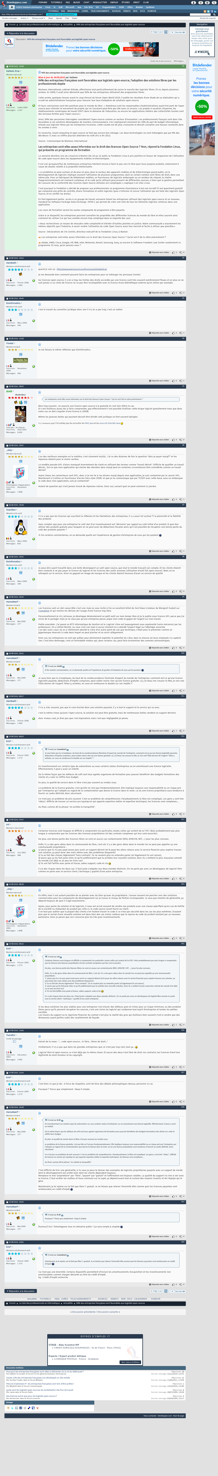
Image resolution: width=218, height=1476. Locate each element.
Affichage (178, 61)
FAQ (67, 2)
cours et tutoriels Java (109, 423)
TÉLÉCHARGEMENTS (100, 11)
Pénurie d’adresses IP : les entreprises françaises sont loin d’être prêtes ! (40, 1384)
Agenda (59, 18)
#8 (183, 557)
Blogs (76, 2)
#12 (182, 736)
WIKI (135, 11)
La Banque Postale (65, 1359)
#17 (182, 1072)
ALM (61, 7)
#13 (182, 819)
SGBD (121, 7)
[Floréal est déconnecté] (20, 361)
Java (79, 7)
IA (54, 7)
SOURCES (116, 11)
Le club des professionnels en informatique (39, 24)
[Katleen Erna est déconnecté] (20, 94)
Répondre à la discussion (20, 33)
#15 (182, 944)
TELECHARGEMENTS (80, 1299)
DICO (142, 11)
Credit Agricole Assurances (72, 1348)
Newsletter (100, 2)
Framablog (43, 611)
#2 (183, 258)
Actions (23, 18)
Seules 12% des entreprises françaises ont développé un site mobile (38, 1378)
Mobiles (139, 7)
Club (146, 2)
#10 (182, 653)
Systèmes (150, 7)
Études (125, 2)
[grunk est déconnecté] (20, 414)
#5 (183, 386)
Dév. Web (88, 7)
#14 (182, 884)
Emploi (114, 2)
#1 (183, 66)
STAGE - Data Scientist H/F (64, 1345)
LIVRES (85, 11)
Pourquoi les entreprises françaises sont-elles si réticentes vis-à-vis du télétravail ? (45, 1372)
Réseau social (37, 18)
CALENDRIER (140, 1299)
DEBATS (115, 1299)
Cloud (47, 7)
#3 (183, 298)
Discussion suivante (108, 1312)
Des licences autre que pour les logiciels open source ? (31, 1396)
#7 (183, 505)
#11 (182, 696)
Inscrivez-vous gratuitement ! (61, 14)
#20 (182, 1242)
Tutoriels (56, 2)
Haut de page (178, 1416)
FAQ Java (89, 423)
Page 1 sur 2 (158, 32)
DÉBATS (127, 11)
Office (130, 7)
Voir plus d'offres (130, 1362)
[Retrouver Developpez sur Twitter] (208, 11)
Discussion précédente (84, 1312)
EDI (97, 7)
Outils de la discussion (160, 61)
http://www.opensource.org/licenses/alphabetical (82, 269)
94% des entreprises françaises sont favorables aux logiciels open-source (61, 39)
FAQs (57, 1299)
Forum (12, 24)
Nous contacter (150, 1416)
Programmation (109, 7)
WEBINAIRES (73, 11)
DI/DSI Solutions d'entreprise (29, 7)
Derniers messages (9, 18)
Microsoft (70, 7)
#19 (182, 1202)
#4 (183, 338)
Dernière (179, 32)
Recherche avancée (208, 18)
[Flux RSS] (205, 11)
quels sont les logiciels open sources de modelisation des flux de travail (39, 1390)
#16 (182, 1030)
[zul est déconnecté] (20, 841)
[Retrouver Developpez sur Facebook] (211, 11)
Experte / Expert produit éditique (67, 1356)
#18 (182, 1107)
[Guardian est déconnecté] (20, 527)
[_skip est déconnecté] (20, 472)
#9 (183, 597)
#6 (183, 445)
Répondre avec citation (160, 252)
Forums (42, 2)
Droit (136, 2)
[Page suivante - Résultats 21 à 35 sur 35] (172, 32)
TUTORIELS (53, 11)
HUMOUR (151, 11)
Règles (74, 18)
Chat (86, 2)
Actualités (68, 24)
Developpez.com (165, 1416)
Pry (39, 423)
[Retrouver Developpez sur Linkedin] (215, 11)
